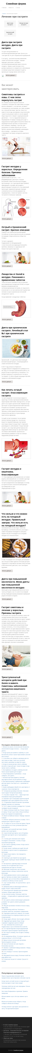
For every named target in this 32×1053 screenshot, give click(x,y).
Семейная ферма (16, 3)
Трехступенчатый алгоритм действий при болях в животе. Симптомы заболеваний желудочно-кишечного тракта (14, 684)
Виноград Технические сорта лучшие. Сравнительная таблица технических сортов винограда (15, 871)
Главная (4, 7)
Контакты (6, 1030)
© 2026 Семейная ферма (10, 1025)
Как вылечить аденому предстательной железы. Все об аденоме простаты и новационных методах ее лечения (14, 865)
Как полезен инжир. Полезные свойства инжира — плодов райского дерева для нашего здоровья (15, 896)
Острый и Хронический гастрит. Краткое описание (16, 228)
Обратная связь (8, 1038)
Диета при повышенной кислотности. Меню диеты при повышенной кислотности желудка (15, 583)
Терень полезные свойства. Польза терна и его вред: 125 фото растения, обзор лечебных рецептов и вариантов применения (15, 812)
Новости (11, 7)
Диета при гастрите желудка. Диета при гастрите (12, 45)
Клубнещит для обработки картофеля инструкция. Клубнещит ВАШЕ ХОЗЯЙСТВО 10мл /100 (16, 860)
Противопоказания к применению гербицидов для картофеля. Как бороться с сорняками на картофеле (16, 783)
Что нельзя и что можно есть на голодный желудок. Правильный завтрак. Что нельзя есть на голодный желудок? (15, 519)
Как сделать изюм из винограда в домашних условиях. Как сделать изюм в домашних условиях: (15, 902)
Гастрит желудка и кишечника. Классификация (11, 471)
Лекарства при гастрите (23, 23)
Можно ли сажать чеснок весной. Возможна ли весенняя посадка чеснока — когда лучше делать (15, 749)
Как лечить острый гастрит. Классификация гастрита (14, 392)
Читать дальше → (11, 75)
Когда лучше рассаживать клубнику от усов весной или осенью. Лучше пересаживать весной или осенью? (16, 754)
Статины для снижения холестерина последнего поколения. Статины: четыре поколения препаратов (13, 840)
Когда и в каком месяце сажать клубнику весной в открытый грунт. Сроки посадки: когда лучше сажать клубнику (15, 766)
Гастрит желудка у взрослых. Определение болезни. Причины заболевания (14, 171)
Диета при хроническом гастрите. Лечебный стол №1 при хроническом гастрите (15, 332)
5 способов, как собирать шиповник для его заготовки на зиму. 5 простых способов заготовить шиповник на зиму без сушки (15, 760)
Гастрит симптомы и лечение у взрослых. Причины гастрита (13, 610)
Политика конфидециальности (12, 1032)
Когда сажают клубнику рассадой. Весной (16, 848)
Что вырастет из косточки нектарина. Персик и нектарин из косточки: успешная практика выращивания (16, 825)
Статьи (18, 7)
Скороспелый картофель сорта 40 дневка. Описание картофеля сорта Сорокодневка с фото (15, 835)
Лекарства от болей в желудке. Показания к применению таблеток (13, 276)
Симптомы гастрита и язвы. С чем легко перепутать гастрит (13, 97)
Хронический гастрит (10, 33)
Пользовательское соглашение (19, 1030)
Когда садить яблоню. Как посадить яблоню (17, 919)
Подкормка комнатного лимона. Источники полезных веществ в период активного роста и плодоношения (15, 915)
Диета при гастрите (10, 23)
